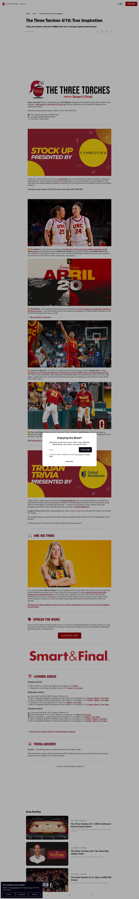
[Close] (93, 436)
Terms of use (79, 454)
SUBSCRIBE (85, 450)
